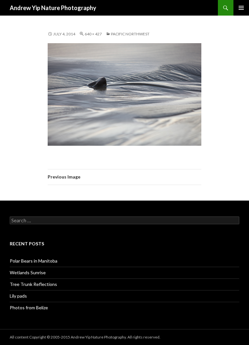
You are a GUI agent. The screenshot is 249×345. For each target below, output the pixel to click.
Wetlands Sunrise (28, 272)
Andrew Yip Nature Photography (53, 7)
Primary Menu (241, 8)
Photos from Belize (29, 307)
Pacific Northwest (130, 33)
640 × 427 (93, 33)
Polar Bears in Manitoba (33, 261)
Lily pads (18, 296)
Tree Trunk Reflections (33, 284)
